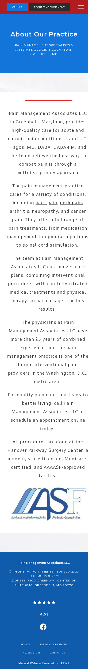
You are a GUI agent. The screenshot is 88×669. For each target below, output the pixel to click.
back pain (46, 202)
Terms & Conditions (54, 644)
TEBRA (64, 663)
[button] (81, 7)
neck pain (71, 202)
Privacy (25, 644)
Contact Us (57, 652)
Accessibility (31, 652)
